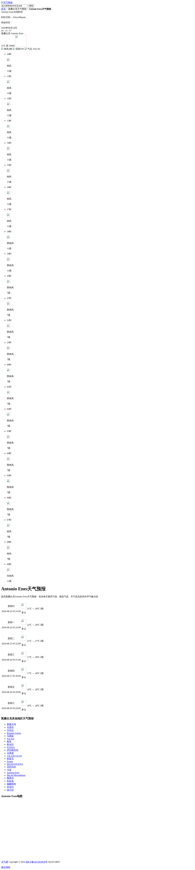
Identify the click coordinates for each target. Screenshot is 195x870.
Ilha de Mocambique (16, 775)
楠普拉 (10, 778)
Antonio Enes (13, 772)
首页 (3, 9)
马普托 (10, 727)
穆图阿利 (11, 784)
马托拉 (10, 730)
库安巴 (10, 787)
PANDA (11, 747)
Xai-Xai (10, 739)
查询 (31, 6)
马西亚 (10, 736)
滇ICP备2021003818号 (37, 862)
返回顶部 (5, 867)
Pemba (10, 761)
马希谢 (10, 753)
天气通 (4, 862)
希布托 (10, 744)
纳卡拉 (10, 790)
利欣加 (10, 781)
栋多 (9, 741)
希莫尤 (10, 758)
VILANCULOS (14, 756)
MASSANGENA (15, 764)
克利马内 (11, 767)
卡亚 (9, 770)
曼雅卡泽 (11, 724)
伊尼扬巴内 (12, 750)
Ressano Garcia (14, 733)
